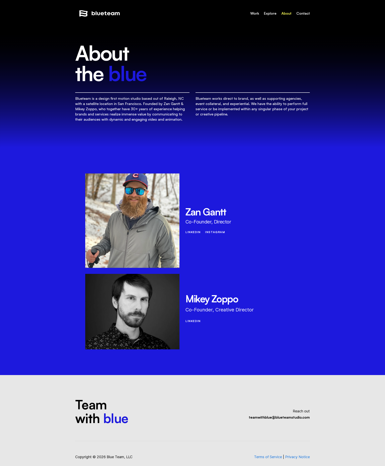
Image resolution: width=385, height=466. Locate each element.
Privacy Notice (297, 457)
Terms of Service (268, 457)
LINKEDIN (193, 232)
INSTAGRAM (215, 232)
